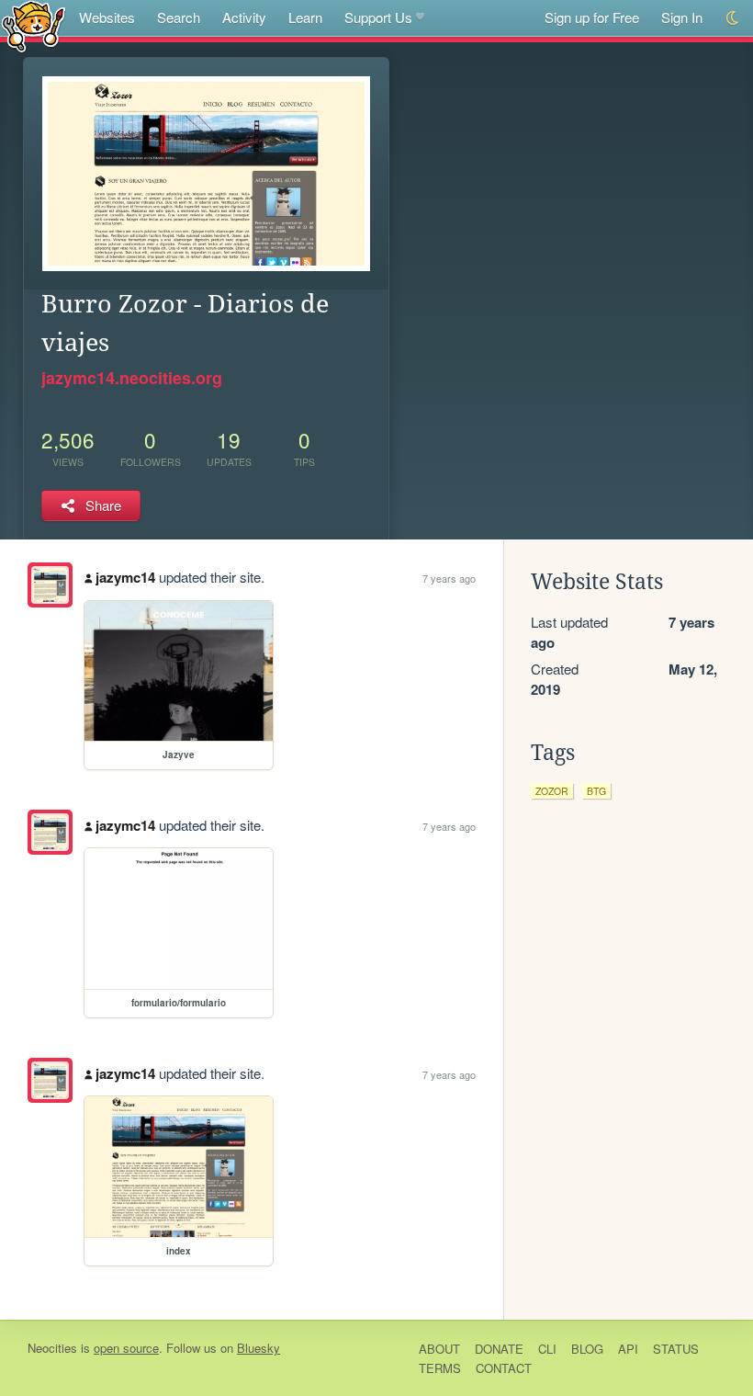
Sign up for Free (592, 17)
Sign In (681, 17)
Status (676, 1348)
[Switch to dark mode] (733, 18)
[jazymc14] (50, 585)
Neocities (52, 1347)
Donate (499, 1348)
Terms (440, 1368)
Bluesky (258, 1347)
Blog (587, 1348)
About (439, 1348)
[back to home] (33, 25)
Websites (107, 17)
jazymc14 (125, 577)
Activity (244, 17)
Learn (305, 17)
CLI (547, 1348)
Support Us (378, 17)
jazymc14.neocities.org (131, 378)
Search (178, 17)
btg (596, 791)
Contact (504, 1368)
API (628, 1348)
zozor (551, 791)
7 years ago (449, 578)
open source (126, 1347)
